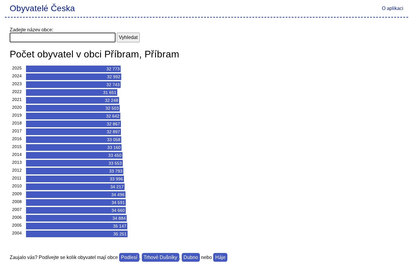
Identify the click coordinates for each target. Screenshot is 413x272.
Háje (220, 257)
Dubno (191, 257)
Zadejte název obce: (31, 29)
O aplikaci (392, 8)
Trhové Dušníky (160, 257)
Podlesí (129, 257)
